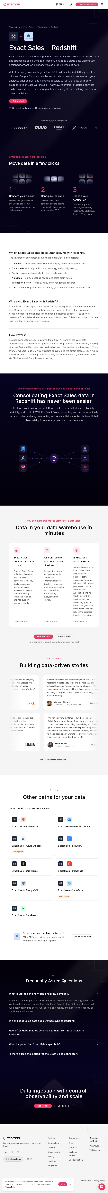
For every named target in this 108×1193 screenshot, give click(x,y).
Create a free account (87, 4)
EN (60, 4)
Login (70, 4)
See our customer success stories (54, 760)
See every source (82, 936)
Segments (52, 1165)
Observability (54, 1152)
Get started (18, 101)
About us (73, 1147)
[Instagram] (12, 1152)
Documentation (76, 1160)
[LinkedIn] (5, 1152)
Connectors (14, 27)
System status (14, 1159)
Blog (71, 1143)
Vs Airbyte (94, 1146)
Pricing (51, 1156)
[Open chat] (101, 1186)
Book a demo (64, 636)
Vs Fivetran (94, 1150)
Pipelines (52, 1161)
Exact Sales (28, 27)
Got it (63, 1184)
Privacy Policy (99, 1181)
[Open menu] (102, 4)
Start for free (43, 636)
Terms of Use (85, 1181)
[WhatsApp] (18, 1152)
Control (51, 1147)
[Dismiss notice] (70, 1184)
